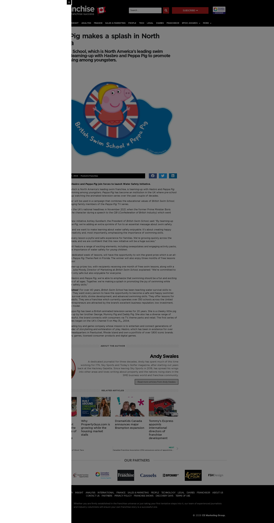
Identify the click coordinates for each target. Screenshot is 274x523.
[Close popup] (69, 2)
